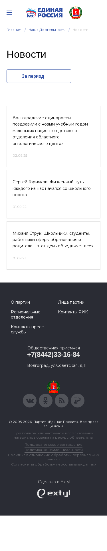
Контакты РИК (73, 312)
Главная (14, 29)
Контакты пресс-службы (28, 329)
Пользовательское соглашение (53, 444)
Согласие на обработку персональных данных (53, 464)
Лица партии (71, 302)
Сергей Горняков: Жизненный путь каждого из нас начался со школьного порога (52, 188)
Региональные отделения (26, 314)
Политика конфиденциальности (54, 449)
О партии (20, 302)
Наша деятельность (47, 29)
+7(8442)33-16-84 (53, 354)
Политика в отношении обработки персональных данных (53, 457)
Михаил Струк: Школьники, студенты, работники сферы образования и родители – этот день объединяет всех (53, 240)
